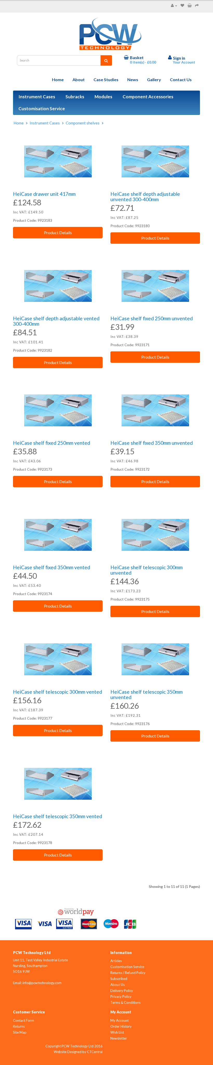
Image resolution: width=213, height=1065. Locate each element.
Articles (116, 961)
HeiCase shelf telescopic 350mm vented (57, 816)
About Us (117, 985)
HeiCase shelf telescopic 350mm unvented (146, 694)
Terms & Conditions (125, 1002)
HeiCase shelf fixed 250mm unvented (151, 318)
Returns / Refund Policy (127, 973)
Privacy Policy (120, 996)
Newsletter (118, 1038)
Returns (19, 1026)
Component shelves (82, 123)
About (78, 79)
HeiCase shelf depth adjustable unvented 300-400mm (145, 196)
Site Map (19, 1032)
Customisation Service (41, 108)
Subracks (74, 96)
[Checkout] (197, 5)
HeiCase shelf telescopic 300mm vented (57, 692)
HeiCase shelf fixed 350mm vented (51, 567)
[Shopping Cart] (190, 5)
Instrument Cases (36, 96)
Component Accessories (148, 96)
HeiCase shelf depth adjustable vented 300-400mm (56, 321)
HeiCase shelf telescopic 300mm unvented (146, 570)
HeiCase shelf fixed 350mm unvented (151, 443)
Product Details (58, 232)
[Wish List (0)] (182, 5)
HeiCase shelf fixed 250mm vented (51, 443)
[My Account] (174, 5)
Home (58, 79)
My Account (119, 1020)
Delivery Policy (121, 991)
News (132, 79)
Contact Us (181, 79)
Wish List (117, 1032)
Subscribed (118, 979)
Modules (103, 96)
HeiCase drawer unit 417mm (44, 194)
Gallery (154, 79)
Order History (121, 1026)
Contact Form (23, 1020)
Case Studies (106, 79)
